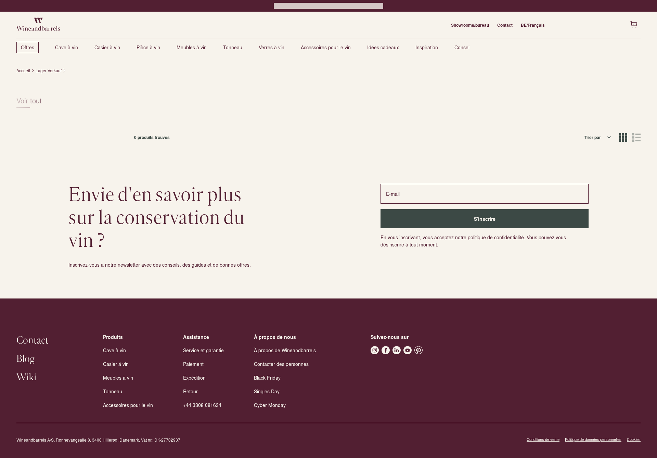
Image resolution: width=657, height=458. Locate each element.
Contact (505, 25)
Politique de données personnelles (593, 439)
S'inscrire (484, 218)
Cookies (634, 439)
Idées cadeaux (383, 47)
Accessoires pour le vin (326, 47)
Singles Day (267, 391)
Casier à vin (107, 47)
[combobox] (598, 137)
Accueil (23, 70)
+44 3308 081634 (202, 405)
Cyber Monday (270, 405)
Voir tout (29, 100)
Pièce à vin (148, 47)
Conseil (462, 47)
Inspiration (426, 47)
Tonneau (232, 47)
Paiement (193, 363)
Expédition (194, 377)
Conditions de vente (543, 439)
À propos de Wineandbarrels (285, 350)
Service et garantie (203, 350)
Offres (27, 47)
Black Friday (267, 377)
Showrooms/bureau (470, 25)
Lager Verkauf (49, 70)
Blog (25, 359)
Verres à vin (271, 47)
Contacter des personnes (281, 363)
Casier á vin (116, 363)
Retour (190, 391)
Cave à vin (66, 47)
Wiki (26, 377)
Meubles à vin (192, 47)
